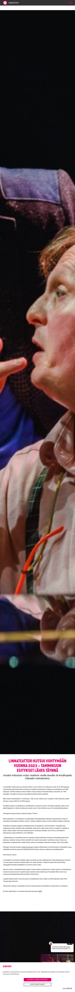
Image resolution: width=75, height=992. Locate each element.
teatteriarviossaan (27, 847)
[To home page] (14, 3)
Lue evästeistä (67, 988)
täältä (40, 891)
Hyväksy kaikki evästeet (37, 979)
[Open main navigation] (70, 3)
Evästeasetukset (37, 984)
